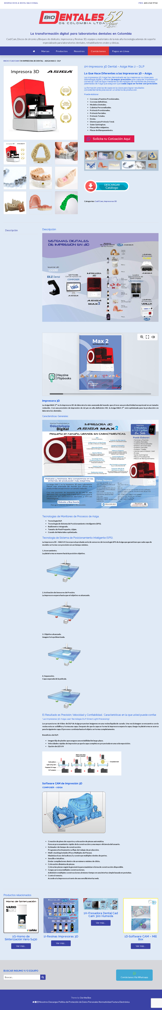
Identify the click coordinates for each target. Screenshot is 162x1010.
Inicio (6, 61)
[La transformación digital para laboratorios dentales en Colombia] (81, 19)
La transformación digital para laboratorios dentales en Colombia (81, 33)
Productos (62, 51)
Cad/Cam (14, 61)
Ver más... (21, 946)
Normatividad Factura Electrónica (114, 1002)
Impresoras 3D (110, 201)
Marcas (45, 51)
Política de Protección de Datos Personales (78, 1002)
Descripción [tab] (11, 230)
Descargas (53, 1002)
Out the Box (85, 997)
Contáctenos (98, 51)
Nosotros (79, 51)
